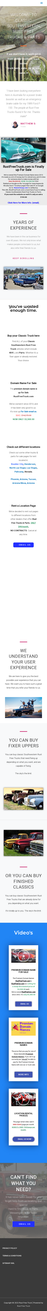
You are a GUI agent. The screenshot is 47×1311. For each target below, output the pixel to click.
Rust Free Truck (23, 1306)
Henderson (29, 464)
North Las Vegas (18, 468)
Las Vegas (32, 468)
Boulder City (17, 464)
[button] (23, 150)
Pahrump (19, 471)
